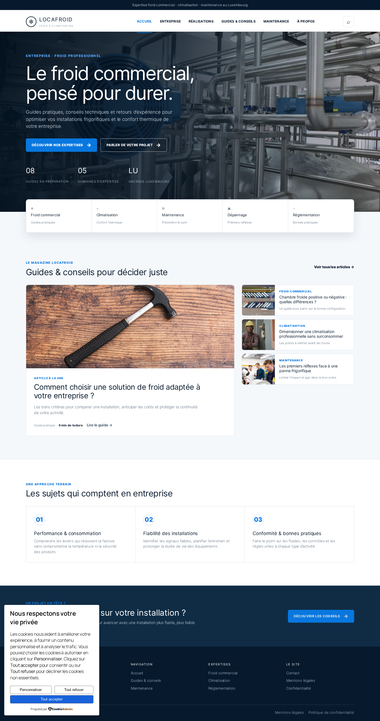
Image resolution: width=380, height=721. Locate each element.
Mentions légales (300, 680)
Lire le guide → (99, 425)
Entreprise (170, 21)
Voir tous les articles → (334, 267)
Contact (293, 673)
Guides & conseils (238, 21)
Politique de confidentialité (331, 712)
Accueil (144, 21)
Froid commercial (222, 673)
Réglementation (221, 688)
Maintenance (276, 21)
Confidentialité (298, 688)
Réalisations (201, 21)
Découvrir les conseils (321, 616)
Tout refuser (73, 690)
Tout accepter (52, 699)
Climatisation (219, 680)
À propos (306, 21)
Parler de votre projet (134, 145)
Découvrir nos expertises (61, 145)
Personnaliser (31, 690)
